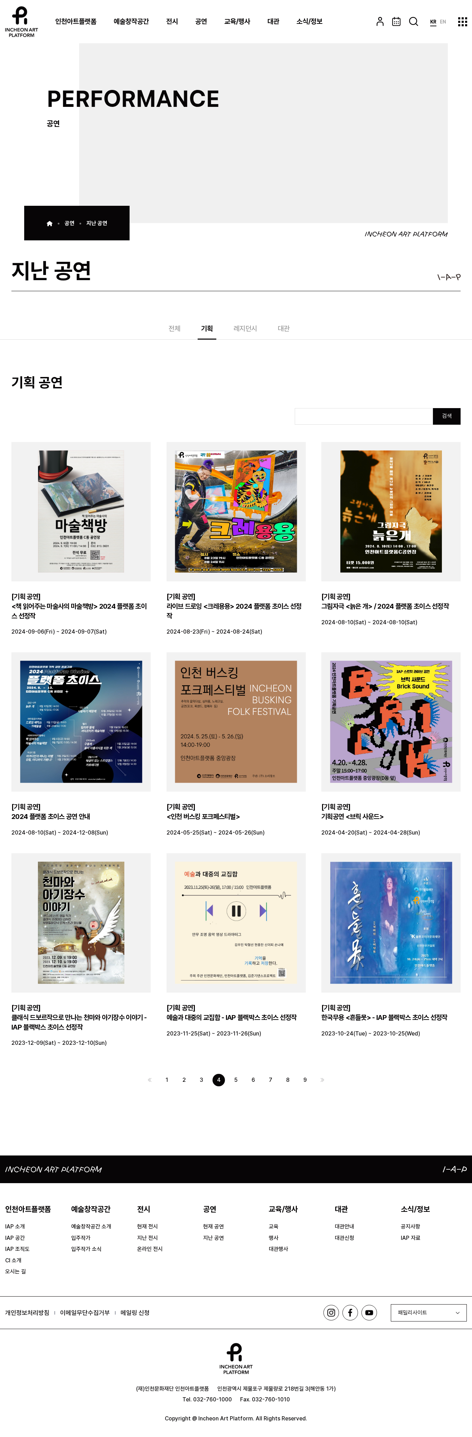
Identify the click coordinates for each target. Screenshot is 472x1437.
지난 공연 (96, 223)
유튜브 (369, 1312)
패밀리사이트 (412, 1312)
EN (443, 22)
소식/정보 (309, 21)
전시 (172, 21)
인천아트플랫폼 (75, 21)
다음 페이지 (322, 1080)
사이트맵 (462, 21)
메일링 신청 (135, 1312)
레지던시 (245, 329)
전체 (174, 329)
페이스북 (350, 1312)
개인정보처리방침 (27, 1312)
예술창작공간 (131, 21)
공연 (201, 21)
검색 (447, 416)
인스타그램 (331, 1312)
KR (433, 22)
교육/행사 (237, 21)
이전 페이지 (149, 1080)
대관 (273, 21)
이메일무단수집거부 (85, 1312)
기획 (207, 329)
